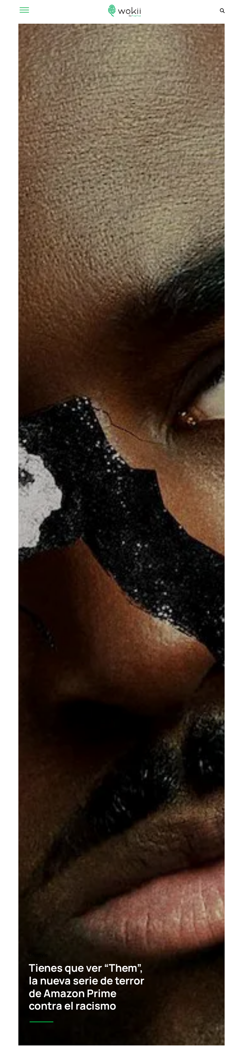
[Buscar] (222, 10)
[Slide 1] (41, 1021)
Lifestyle (38, 955)
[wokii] (124, 10)
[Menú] (24, 11)
